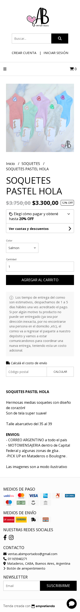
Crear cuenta (24, 52)
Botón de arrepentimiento (25, 568)
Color (9, 240)
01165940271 (17, 559)
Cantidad (11, 259)
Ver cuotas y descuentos (29, 229)
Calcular (60, 372)
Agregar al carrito (40, 279)
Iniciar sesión (56, 52)
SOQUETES (31, 163)
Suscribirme (58, 585)
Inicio (11, 163)
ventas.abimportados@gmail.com (32, 554)
